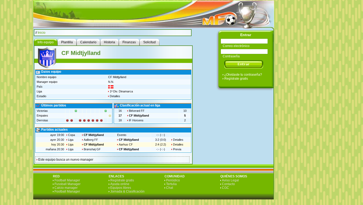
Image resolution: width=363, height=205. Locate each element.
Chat (169, 188)
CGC (225, 188)
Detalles (115, 96)
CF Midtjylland (139, 115)
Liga (70, 139)
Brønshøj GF (92, 149)
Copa (71, 134)
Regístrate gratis (236, 78)
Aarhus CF (126, 144)
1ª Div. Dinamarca (121, 91)
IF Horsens (136, 120)
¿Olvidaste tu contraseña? (243, 74)
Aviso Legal (230, 180)
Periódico (173, 180)
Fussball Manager (67, 184)
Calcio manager (66, 188)
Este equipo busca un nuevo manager (65, 159)
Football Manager (67, 180)
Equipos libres (120, 188)
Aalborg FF (91, 139)
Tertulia (171, 184)
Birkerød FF (137, 110)
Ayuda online (119, 184)
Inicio (41, 33)
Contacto (228, 184)
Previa (177, 149)
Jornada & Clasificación (127, 191)
